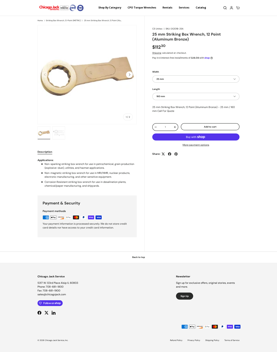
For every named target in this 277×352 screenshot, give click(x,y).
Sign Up (184, 296)
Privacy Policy (194, 340)
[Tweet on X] (163, 154)
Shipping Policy (212, 340)
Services (184, 7)
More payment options (196, 145)
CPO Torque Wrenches (142, 7)
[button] (238, 7)
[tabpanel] (87, 173)
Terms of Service (231, 340)
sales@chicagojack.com (52, 294)
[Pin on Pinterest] (176, 154)
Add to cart (210, 126)
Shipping (156, 52)
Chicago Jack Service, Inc (56, 340)
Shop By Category (109, 7)
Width (155, 71)
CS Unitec (157, 28)
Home (40, 20)
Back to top (138, 257)
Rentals (167, 7)
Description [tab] (45, 151)
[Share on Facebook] (169, 154)
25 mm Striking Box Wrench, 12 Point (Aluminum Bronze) (103, 20)
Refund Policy (176, 340)
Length (156, 89)
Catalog (201, 7)
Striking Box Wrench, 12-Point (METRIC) (63, 20)
